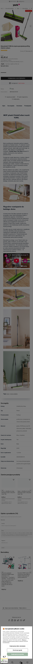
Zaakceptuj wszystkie (17, 654)
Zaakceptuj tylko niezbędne (17, 646)
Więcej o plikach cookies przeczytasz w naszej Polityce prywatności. (15, 641)
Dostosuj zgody (17, 650)
